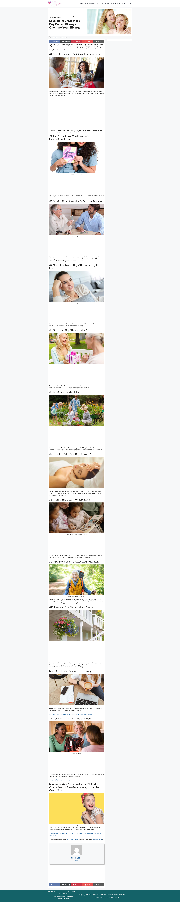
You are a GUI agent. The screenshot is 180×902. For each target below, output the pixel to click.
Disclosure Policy (83, 894)
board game (63, 259)
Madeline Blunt (55, 37)
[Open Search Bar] (131, 3)
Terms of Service (93, 894)
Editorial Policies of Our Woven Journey (90, 895)
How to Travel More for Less (111, 3)
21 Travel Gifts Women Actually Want (60, 780)
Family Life (56, 16)
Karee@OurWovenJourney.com (65, 896)
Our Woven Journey (73, 839)
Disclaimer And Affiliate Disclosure (116, 894)
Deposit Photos (97, 839)
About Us (124, 3)
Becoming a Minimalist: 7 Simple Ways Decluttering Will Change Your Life (70, 714)
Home (50, 16)
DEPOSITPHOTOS (115, 897)
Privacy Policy (102, 894)
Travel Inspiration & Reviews (89, 3)
